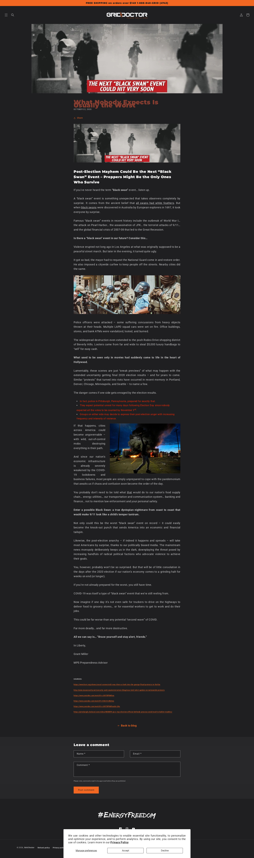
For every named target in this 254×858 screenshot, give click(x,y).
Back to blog (129, 725)
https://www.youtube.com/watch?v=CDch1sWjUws (94, 701)
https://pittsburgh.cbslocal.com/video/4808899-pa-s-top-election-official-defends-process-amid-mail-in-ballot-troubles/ (123, 712)
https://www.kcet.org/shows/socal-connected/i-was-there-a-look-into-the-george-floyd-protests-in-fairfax (117, 684)
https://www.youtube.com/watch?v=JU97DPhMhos (94, 696)
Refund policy (44, 848)
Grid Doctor (29, 848)
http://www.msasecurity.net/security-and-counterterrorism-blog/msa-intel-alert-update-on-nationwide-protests (119, 690)
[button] (6, 15)
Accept (125, 850)
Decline (165, 850)
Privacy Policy (119, 842)
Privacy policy (59, 848)
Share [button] (80, 118)
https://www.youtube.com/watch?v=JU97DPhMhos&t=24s (97, 706)
